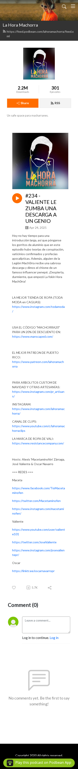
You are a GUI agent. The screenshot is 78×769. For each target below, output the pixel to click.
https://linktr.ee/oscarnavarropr (33, 571)
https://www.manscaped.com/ (32, 336)
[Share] (49, 587)
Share (25, 103)
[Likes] (14, 587)
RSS (57, 103)
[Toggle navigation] (73, 6)
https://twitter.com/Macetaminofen (36, 501)
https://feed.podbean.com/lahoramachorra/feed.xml (40, 34)
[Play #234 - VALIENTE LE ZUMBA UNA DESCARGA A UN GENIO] (17, 198)
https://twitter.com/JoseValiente (34, 542)
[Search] (64, 6)
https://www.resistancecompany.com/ (38, 443)
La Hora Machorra (20, 24)
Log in (54, 637)
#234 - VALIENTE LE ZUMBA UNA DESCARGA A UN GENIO (41, 208)
